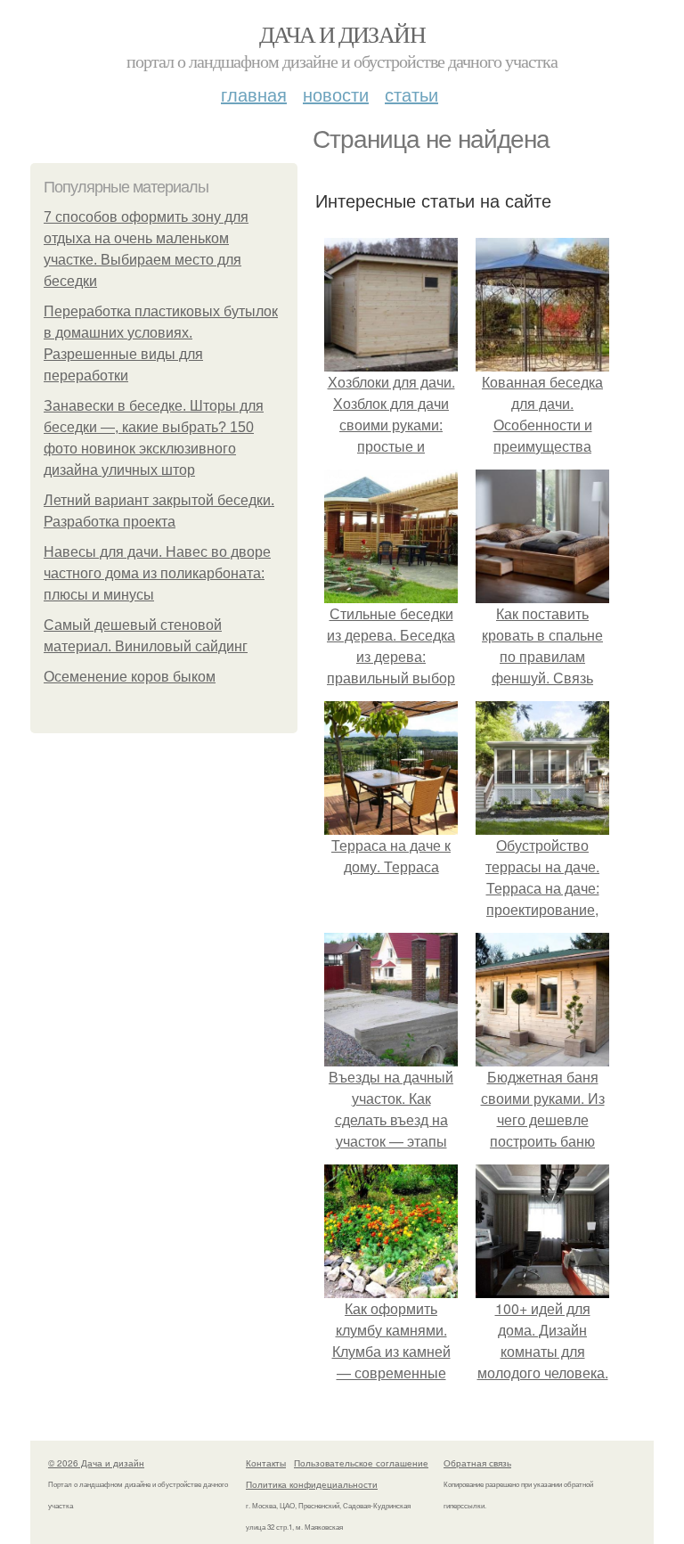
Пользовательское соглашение (361, 1463)
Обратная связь (477, 1463)
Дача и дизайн (342, 34)
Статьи (411, 94)
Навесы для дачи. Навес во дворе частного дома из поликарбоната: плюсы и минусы (157, 573)
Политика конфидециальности (312, 1484)
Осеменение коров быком (130, 676)
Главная (254, 94)
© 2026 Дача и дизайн (96, 1463)
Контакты (266, 1463)
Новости (336, 94)
